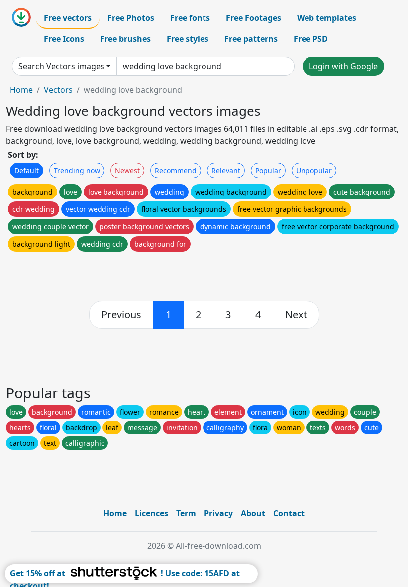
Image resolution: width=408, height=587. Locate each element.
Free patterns (251, 38)
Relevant (225, 170)
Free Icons (64, 38)
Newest (127, 170)
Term (186, 513)
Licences (151, 513)
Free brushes (125, 38)
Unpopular (314, 170)
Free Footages (253, 17)
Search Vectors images (61, 66)
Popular (268, 170)
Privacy (218, 513)
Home (21, 89)
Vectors (58, 89)
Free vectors (68, 17)
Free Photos (130, 17)
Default (26, 170)
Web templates (326, 17)
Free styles (187, 38)
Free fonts (190, 17)
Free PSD (311, 38)
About (253, 513)
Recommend (176, 170)
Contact (289, 513)
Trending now (77, 170)
